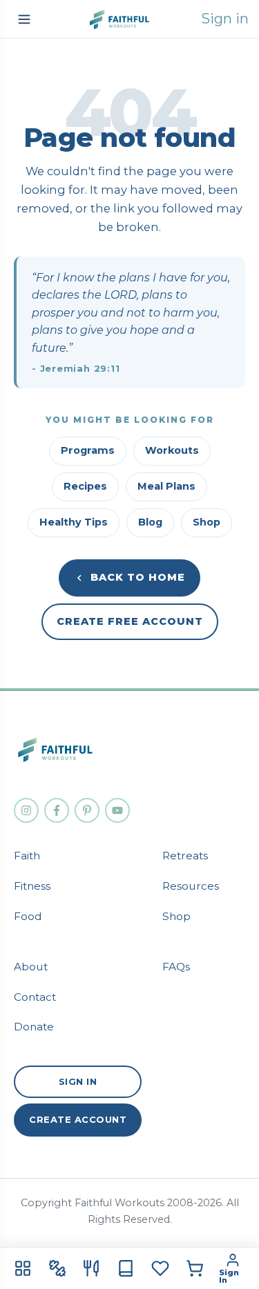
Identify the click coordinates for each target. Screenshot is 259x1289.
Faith (27, 855)
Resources (190, 885)
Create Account (77, 1119)
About (31, 966)
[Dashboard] (23, 1268)
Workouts (172, 450)
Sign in (225, 18)
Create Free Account (130, 621)
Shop (206, 522)
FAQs (176, 966)
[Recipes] (92, 1268)
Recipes (85, 486)
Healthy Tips (73, 522)
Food (28, 916)
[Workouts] (57, 1268)
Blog (150, 522)
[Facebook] (56, 810)
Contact (35, 996)
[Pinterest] (87, 810)
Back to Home (137, 577)
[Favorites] (160, 1268)
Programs (88, 450)
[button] (24, 19)
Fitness (32, 885)
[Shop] (195, 1268)
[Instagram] (26, 810)
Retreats (185, 855)
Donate (34, 1026)
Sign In (78, 1081)
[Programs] (125, 1268)
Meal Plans (166, 486)
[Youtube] (117, 810)
